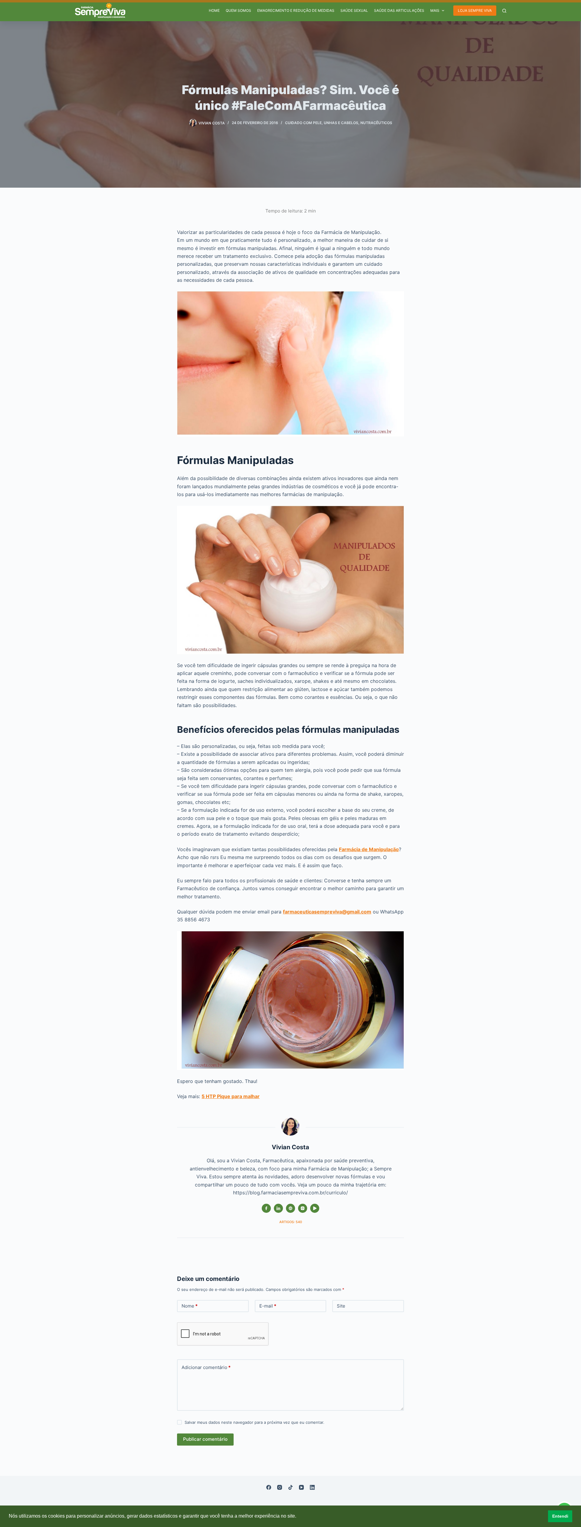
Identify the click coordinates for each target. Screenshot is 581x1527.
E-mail (267, 1306)
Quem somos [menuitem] (238, 10)
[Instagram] (279, 1487)
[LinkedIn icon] (278, 1208)
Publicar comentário (205, 1439)
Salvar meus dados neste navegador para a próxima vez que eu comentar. (254, 1422)
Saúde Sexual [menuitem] (354, 10)
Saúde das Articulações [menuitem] (399, 10)
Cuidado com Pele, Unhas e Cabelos (321, 122)
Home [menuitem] (214, 10)
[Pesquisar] (504, 11)
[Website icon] (290, 1208)
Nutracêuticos (376, 122)
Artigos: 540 (290, 1222)
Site (341, 1306)
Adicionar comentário (206, 1367)
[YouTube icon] (314, 1208)
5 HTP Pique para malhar (231, 1096)
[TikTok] (290, 1487)
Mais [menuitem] (434, 10)
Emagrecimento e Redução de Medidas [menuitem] (295, 10)
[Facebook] (268, 1487)
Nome (190, 1306)
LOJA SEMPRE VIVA (475, 10)
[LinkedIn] (312, 1487)
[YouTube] (301, 1487)
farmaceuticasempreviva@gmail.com (327, 912)
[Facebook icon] (266, 1208)
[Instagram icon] (302, 1208)
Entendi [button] (560, 1516)
